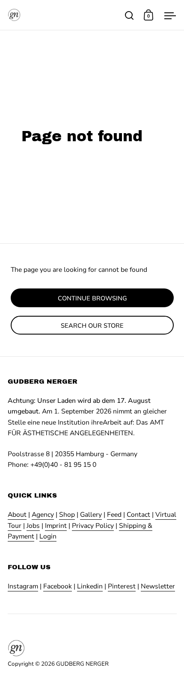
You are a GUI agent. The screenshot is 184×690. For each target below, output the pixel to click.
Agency (43, 514)
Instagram (23, 586)
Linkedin (90, 586)
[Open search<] (129, 15)
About (17, 514)
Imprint (56, 525)
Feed (114, 514)
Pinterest (122, 586)
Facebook (57, 586)
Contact (138, 514)
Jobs (33, 525)
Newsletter (158, 586)
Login (47, 536)
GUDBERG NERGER (82, 664)
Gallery (91, 514)
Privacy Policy (93, 525)
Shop (67, 514)
